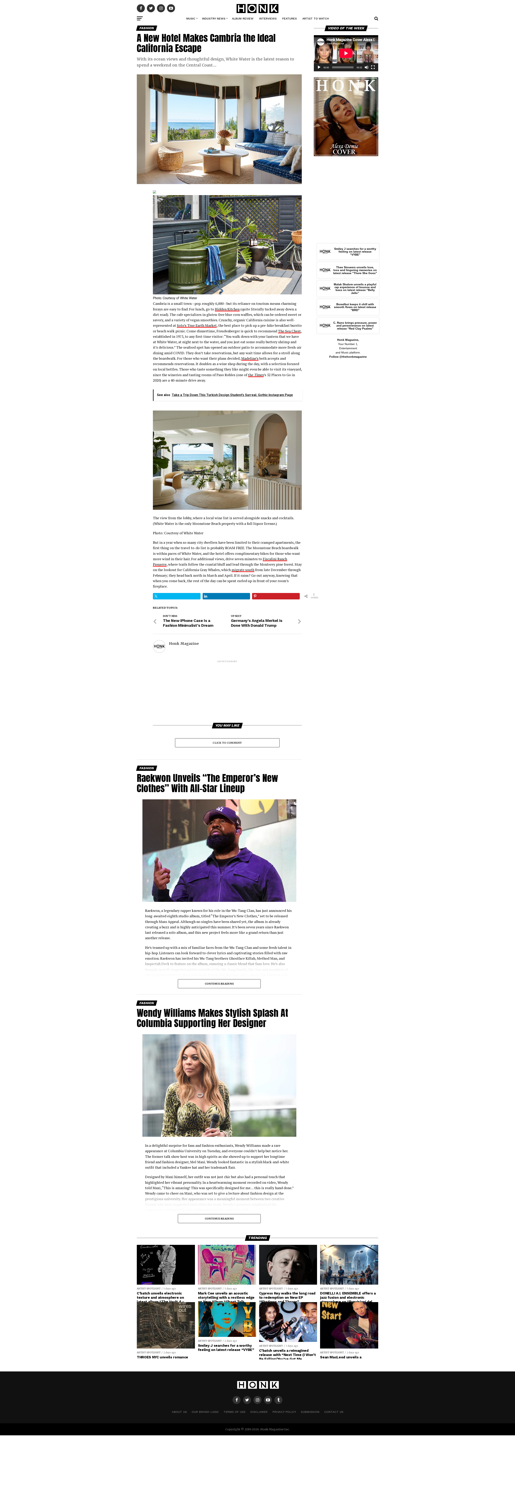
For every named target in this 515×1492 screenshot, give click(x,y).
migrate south (243, 569)
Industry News (213, 18)
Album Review (242, 18)
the (256, 375)
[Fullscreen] (373, 67)
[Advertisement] (227, 691)
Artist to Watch (315, 18)
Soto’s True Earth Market (197, 325)
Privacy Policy (284, 1411)
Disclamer (259, 1411)
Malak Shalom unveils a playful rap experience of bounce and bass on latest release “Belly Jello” (355, 289)
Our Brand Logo (205, 1411)
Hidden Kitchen (227, 309)
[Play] (319, 67)
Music (190, 18)
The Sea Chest (289, 331)
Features (289, 18)
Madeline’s (250, 358)
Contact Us (333, 1411)
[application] (346, 53)
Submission (310, 1411)
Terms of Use (234, 1411)
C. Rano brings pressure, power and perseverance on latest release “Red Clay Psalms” (355, 325)
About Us (179, 1411)
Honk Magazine (184, 643)
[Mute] (367, 67)
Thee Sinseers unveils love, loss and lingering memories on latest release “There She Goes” (355, 270)
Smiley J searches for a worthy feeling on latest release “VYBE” (355, 251)
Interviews (268, 18)
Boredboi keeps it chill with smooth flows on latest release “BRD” (355, 307)
